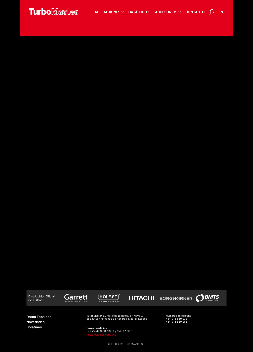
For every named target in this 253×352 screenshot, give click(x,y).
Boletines (34, 327)
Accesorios (166, 12)
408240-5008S (43, 233)
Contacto (195, 12)
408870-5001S (42, 263)
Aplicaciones (107, 12)
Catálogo (137, 12)
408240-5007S (43, 243)
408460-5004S (43, 62)
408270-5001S (42, 193)
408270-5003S (43, 173)
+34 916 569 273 (176, 318)
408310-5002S (43, 133)
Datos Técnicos (38, 317)
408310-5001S (42, 142)
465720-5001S (42, 52)
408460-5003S (43, 82)
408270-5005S (43, 153)
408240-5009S (43, 223)
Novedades (35, 322)
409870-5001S (42, 273)
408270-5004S (43, 163)
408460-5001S (43, 92)
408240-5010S (43, 213)
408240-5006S (43, 72)
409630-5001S (43, 283)
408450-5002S (43, 102)
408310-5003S (43, 122)
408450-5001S (43, 112)
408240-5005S (43, 253)
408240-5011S (42, 203)
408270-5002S (43, 183)
